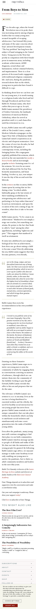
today (18, 495)
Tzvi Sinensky (7, 13)
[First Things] (18, 2)
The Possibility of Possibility (16, 542)
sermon (10, 185)
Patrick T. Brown (8, 530)
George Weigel (7, 513)
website (12, 163)
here (7, 500)
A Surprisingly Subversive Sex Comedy (16, 526)
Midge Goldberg (8, 545)
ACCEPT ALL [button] (10, 605)
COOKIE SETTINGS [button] (12, 601)
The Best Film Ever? (12, 510)
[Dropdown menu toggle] (18, 563)
